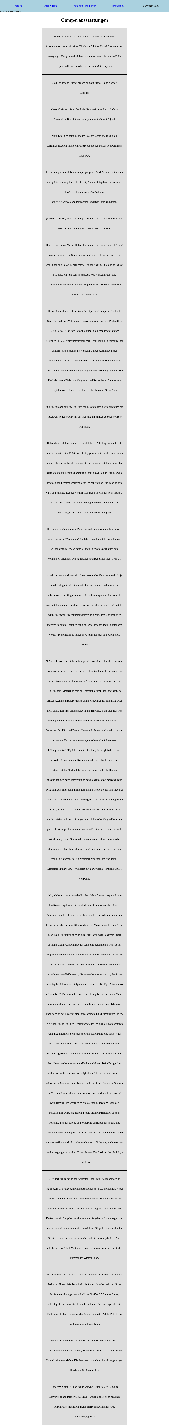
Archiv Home (51, 5)
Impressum (118, 5)
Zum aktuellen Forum (84, 5)
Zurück (18, 5)
